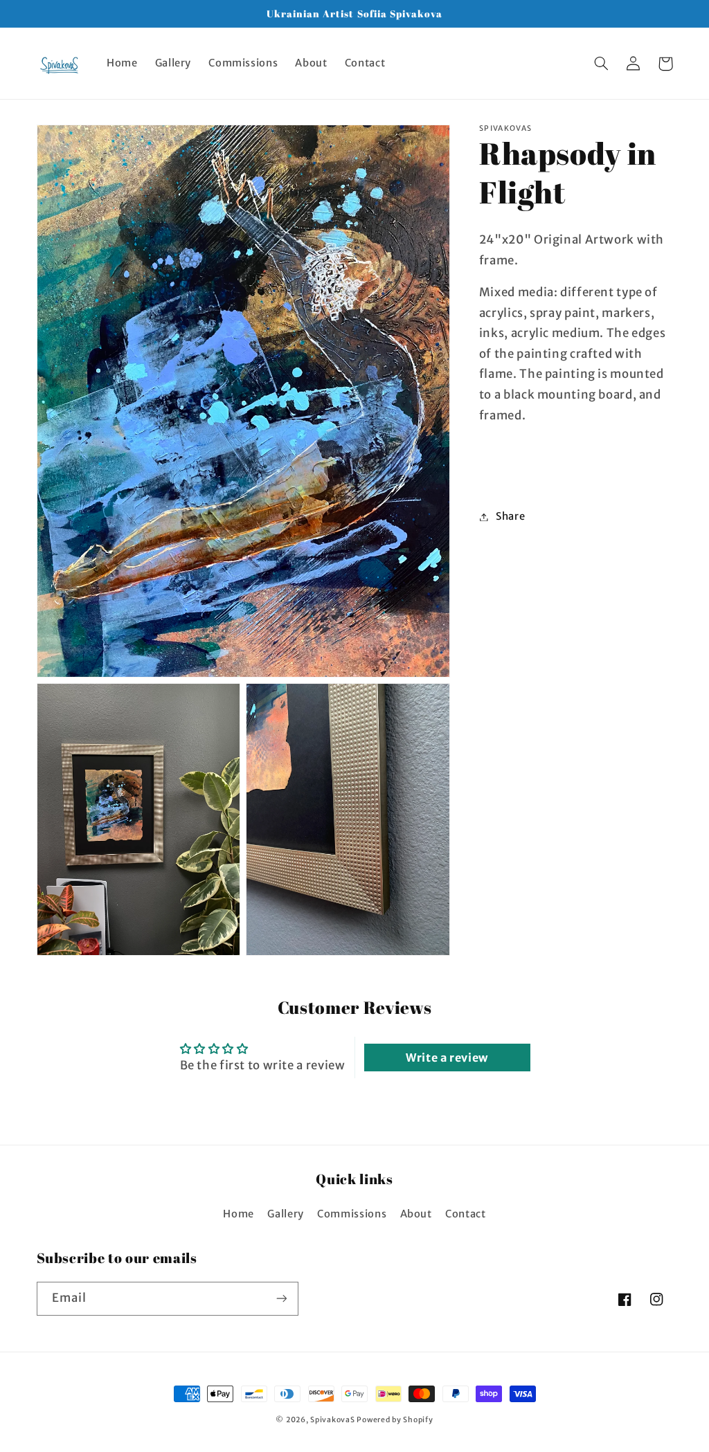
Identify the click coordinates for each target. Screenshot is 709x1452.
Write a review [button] (447, 1057)
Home (238, 1214)
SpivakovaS (332, 1419)
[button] (602, 64)
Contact (465, 1214)
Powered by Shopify (395, 1419)
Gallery (285, 1214)
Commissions (351, 1214)
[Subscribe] (281, 1299)
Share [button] (510, 516)
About (416, 1214)
